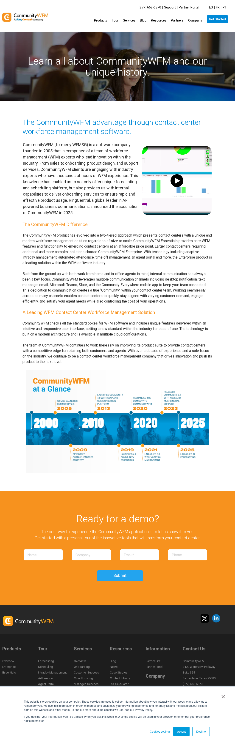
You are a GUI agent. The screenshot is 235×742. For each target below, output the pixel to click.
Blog (143, 20)
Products (100, 20)
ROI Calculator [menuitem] (119, 684)
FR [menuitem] (218, 7)
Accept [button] (181, 731)
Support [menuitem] (170, 7)
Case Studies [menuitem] (118, 672)
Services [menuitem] (83, 649)
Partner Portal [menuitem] (189, 7)
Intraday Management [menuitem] (52, 672)
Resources (158, 20)
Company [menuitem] (155, 676)
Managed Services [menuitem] (86, 684)
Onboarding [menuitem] (82, 666)
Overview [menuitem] (8, 661)
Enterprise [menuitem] (9, 666)
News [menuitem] (114, 666)
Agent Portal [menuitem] (46, 684)
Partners (177, 20)
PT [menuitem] (225, 7)
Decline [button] (201, 731)
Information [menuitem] (158, 649)
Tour (115, 20)
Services (129, 20)
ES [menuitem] (211, 7)
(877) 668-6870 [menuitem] (150, 7)
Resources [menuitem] (121, 649)
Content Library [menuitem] (120, 678)
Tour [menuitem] (43, 649)
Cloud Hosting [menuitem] (83, 678)
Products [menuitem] (11, 649)
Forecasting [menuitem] (46, 661)
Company (195, 20)
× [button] (223, 695)
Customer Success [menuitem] (86, 672)
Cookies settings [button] (160, 731)
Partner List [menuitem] (153, 661)
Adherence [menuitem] (45, 678)
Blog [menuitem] (113, 661)
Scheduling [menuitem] (45, 666)
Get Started (217, 19)
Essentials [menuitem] (9, 672)
